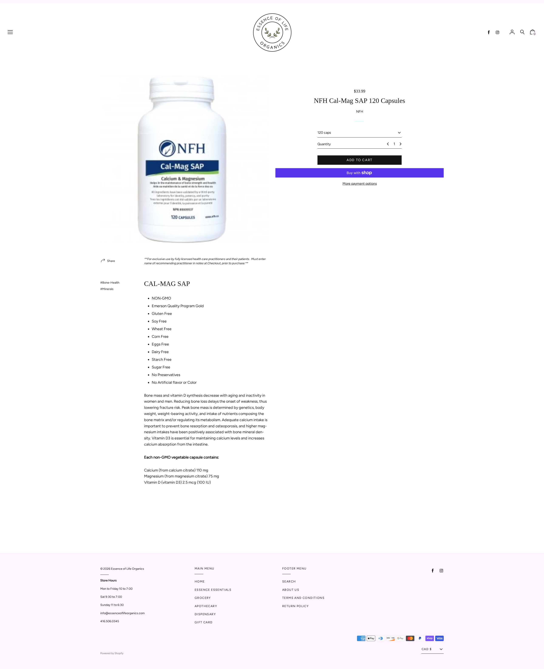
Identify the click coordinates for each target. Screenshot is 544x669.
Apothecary (206, 606)
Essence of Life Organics (127, 569)
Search (289, 581)
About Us (290, 590)
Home (200, 581)
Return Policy (295, 606)
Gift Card (204, 622)
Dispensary (205, 614)
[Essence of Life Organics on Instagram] (497, 32)
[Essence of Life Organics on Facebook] (488, 32)
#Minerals (106, 289)
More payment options (360, 184)
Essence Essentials (213, 590)
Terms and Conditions (303, 598)
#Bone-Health (109, 282)
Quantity (324, 144)
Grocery (203, 598)
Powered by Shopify (111, 653)
